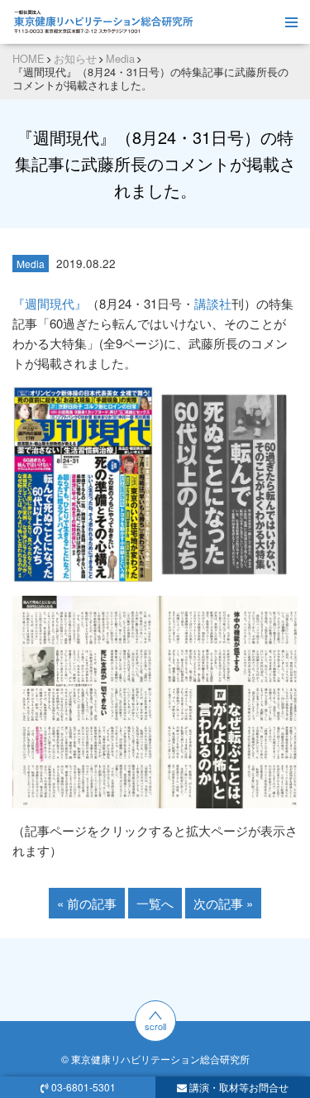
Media (31, 264)
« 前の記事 (87, 903)
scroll (155, 1026)
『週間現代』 (49, 303)
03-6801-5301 (83, 1087)
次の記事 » (223, 903)
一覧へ (155, 903)
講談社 (212, 303)
